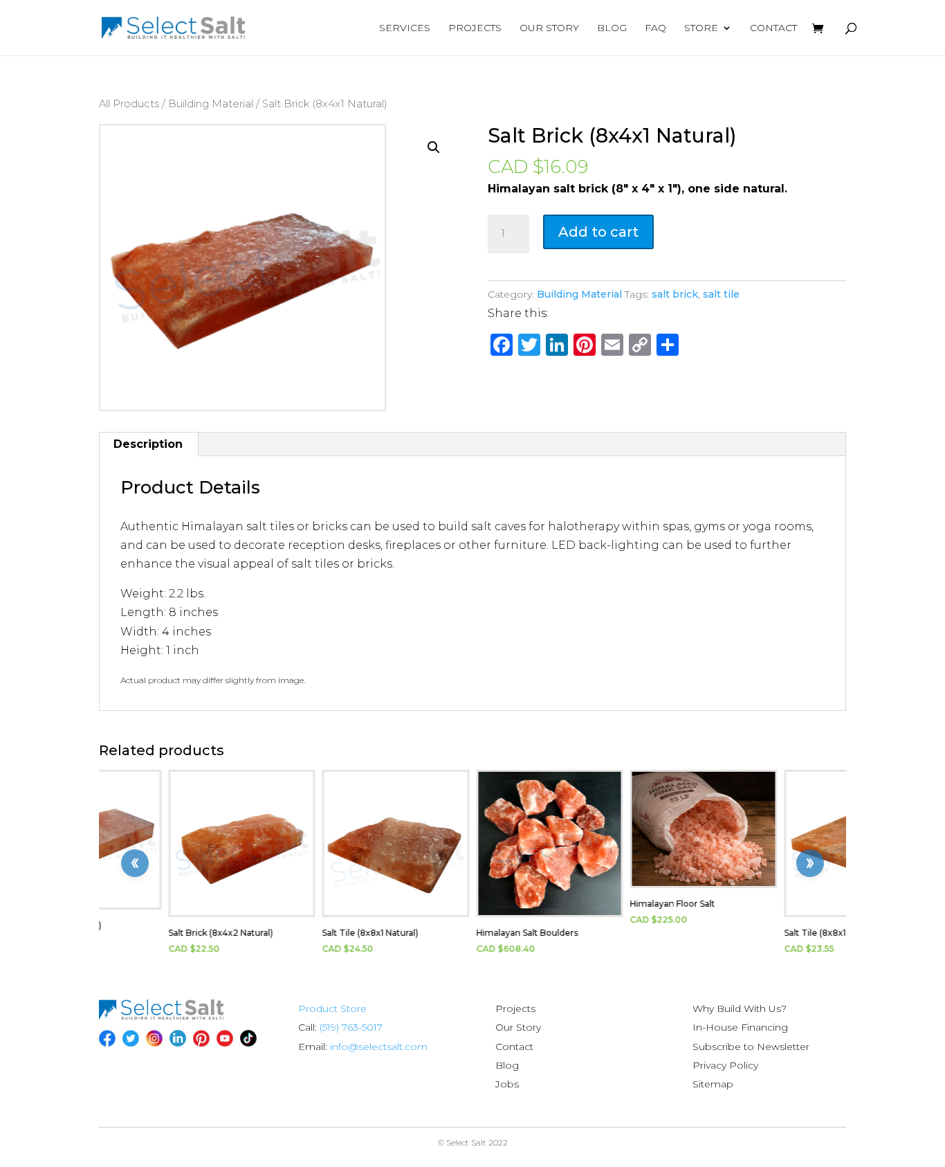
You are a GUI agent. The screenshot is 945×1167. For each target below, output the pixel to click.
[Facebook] (107, 1038)
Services (404, 28)
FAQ (655, 28)
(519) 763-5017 (351, 1027)
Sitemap (712, 1084)
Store (701, 28)
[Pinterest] (201, 1038)
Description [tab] (148, 444)
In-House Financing (740, 1027)
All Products (129, 104)
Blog (612, 28)
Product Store (332, 1008)
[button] (433, 147)
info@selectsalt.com (379, 1046)
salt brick (675, 294)
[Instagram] (154, 1038)
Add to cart (598, 232)
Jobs (507, 1084)
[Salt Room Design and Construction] (161, 1016)
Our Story (549, 28)
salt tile (721, 294)
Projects (475, 28)
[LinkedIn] (177, 1038)
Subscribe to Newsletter (750, 1046)
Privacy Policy (725, 1065)
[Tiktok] (248, 1038)
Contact (773, 28)
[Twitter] (130, 1038)
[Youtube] (225, 1038)
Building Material (210, 104)
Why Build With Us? (739, 1008)
